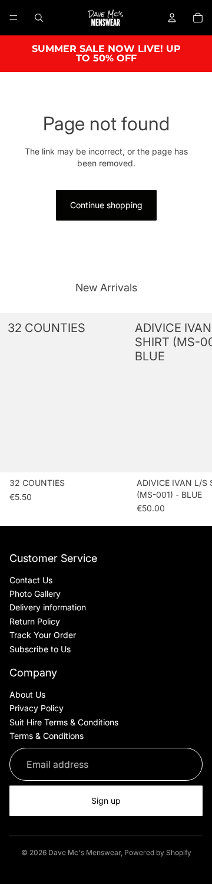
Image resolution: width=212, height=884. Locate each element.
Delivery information (47, 607)
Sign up (106, 801)
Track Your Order (42, 635)
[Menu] (13, 17)
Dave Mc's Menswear (84, 852)
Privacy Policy (36, 708)
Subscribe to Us (40, 649)
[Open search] (39, 18)
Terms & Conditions (46, 736)
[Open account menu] (172, 18)
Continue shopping (106, 205)
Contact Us (30, 580)
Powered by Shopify (157, 852)
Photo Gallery (35, 594)
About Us (27, 694)
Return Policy (34, 621)
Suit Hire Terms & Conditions (63, 722)
